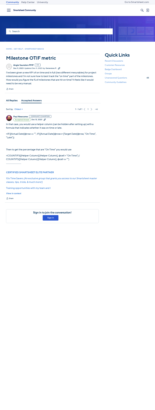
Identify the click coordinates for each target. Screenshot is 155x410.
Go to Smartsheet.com (137, 2)
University (42, 2)
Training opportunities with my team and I (28, 188)
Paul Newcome (20, 116)
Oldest (17, 109)
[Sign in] (147, 10)
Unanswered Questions (127, 77)
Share (9, 89)
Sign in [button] (50, 217)
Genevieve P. (51, 68)
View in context (13, 193)
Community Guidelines (115, 82)
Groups (108, 73)
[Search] (142, 10)
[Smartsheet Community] (24, 10)
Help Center (28, 2)
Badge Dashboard (113, 69)
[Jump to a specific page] (96, 109)
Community (12, 2)
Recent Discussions (114, 60)
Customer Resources (115, 65)
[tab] (11, 100)
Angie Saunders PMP (23, 65)
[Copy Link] (59, 68)
